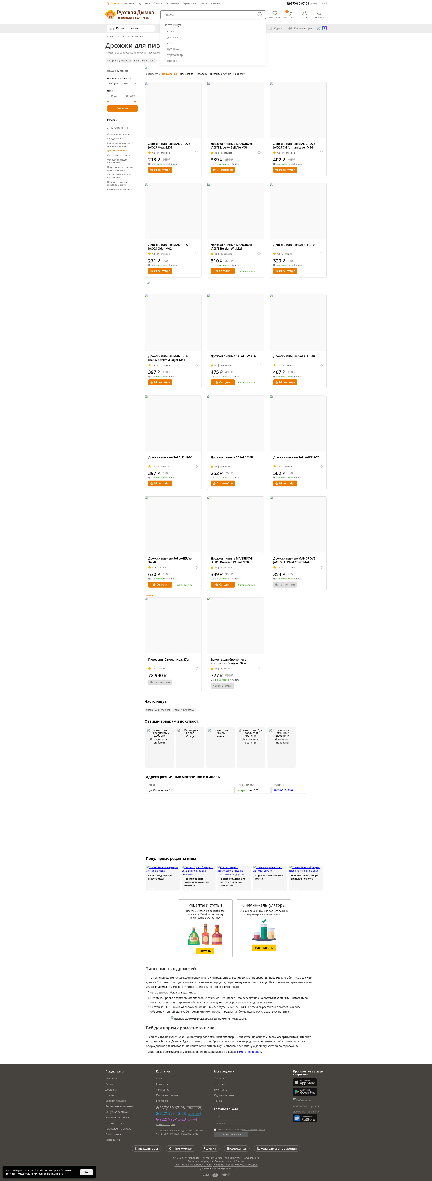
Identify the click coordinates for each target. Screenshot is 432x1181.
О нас (159, 1078)
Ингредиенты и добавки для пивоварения (120, 168)
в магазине (160, 163)
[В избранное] (196, 152)
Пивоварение (137, 36)
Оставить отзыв (115, 1123)
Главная (109, 36)
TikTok (218, 1100)
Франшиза (162, 1089)
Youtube (219, 1078)
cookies (26, 1170)
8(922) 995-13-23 (171, 1113)
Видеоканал (236, 1148)
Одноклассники (224, 1095)
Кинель (114, 3)
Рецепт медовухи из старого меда (160, 877)
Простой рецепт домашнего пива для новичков (196, 882)
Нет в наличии (285, 584)
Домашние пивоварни (119, 134)
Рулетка (210, 1148)
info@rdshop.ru (165, 1124)
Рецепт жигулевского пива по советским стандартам (232, 882)
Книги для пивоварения (119, 189)
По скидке (239, 73)
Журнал (278, 28)
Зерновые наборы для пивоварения (119, 176)
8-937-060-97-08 (284, 790)
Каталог (122, 36)
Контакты (162, 1084)
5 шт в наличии (246, 271)
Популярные (169, 73)
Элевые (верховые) (145, 60)
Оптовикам (172, 3)
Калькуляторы (303, 28)
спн (169, 43)
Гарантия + (189, 3)
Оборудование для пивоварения (117, 161)
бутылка (173, 49)
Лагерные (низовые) (119, 60)
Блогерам (162, 1100)
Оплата (157, 3)
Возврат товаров (115, 1100)
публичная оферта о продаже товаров (235, 1164)
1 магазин (128, 3)
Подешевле (186, 73)
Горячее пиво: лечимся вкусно (269, 877)
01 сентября (162, 170)
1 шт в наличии (246, 382)
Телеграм (219, 1084)
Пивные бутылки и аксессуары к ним (117, 183)
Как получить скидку (118, 1128)
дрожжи (173, 37)
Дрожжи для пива (117, 150)
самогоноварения (249, 1052)
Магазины (111, 1078)
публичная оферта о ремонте (216, 1168)
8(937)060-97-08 (297, 3)
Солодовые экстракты (118, 155)
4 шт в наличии (184, 584)
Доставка (144, 3)
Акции (109, 1084)
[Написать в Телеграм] (318, 28)
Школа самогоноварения (277, 1148)
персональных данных (253, 1129)
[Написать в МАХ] (324, 28)
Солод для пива (115, 138)
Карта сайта (112, 1139)
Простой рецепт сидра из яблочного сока (304, 877)
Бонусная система (116, 1111)
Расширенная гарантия (119, 1106)
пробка (172, 61)
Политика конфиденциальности (193, 1164)
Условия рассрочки (117, 1117)
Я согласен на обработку (241, 1129)
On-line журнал (181, 1148)
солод (171, 31)
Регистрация (113, 1134)
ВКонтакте (220, 1089)
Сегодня (224, 271)
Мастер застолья (209, 3)
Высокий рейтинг (220, 73)
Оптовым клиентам (168, 1095)
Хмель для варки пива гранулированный (118, 145)
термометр (175, 55)
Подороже (202, 73)
